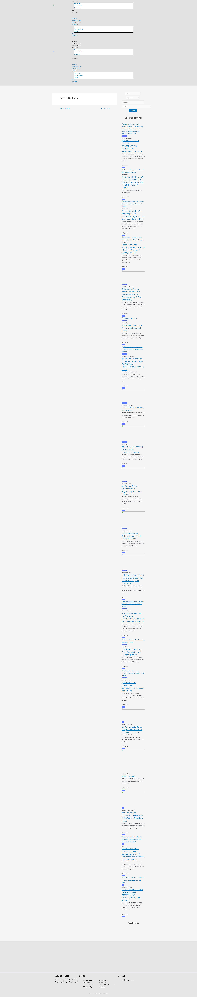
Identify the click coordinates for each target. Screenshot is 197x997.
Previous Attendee (64, 108)
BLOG (73, 10)
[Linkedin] (71, 981)
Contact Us (77, 8)
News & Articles (78, 5)
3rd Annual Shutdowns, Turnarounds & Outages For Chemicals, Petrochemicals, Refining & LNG (133, 364)
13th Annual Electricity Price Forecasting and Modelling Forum (131, 652)
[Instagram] (66, 981)
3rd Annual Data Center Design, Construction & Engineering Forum (132, 729)
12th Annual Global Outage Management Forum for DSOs (131, 536)
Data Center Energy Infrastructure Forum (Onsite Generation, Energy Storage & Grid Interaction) (131, 294)
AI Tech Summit (129, 776)
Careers (74, 12)
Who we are (77, 3)
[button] (101, 16)
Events (74, 18)
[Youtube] (76, 981)
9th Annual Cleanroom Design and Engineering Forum (132, 328)
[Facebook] (57, 981)
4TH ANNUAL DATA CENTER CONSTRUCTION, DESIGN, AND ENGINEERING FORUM (132, 146)
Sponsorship (76, 22)
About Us (75, 1)
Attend (123, 167)
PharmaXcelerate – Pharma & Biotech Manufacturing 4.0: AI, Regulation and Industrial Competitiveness (133, 854)
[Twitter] (62, 981)
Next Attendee (106, 108)
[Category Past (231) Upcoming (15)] (132, 98)
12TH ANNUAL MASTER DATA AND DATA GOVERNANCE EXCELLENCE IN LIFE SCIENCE (132, 895)
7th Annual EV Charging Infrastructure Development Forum (132, 449)
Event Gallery (76, 20)
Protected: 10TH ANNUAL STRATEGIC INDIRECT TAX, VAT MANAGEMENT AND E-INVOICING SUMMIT (133, 182)
